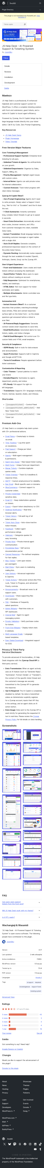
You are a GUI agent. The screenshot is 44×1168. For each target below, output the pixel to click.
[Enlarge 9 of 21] (39, 732)
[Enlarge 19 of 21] (39, 858)
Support (5, 1103)
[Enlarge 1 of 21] (18, 732)
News (4, 1085)
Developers (6, 1107)
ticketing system (36, 991)
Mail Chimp (9, 567)
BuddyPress (8, 1129)
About (4, 1081)
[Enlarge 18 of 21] (39, 845)
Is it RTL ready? (8, 917)
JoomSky (8, 52)
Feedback (9, 529)
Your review (6, 1033)
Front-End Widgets (12, 628)
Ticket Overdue (11, 475)
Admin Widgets (11, 608)
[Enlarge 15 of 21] (39, 807)
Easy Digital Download (14, 640)
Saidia (6, 88)
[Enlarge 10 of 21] (39, 745)
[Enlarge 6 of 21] (18, 846)
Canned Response (12, 554)
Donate (27, 1107)
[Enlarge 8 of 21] (18, 871)
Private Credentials (12, 494)
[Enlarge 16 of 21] (39, 820)
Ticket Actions (11, 580)
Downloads (9, 596)
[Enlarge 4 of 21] (18, 797)
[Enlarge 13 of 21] (39, 782)
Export (8, 506)
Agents (8, 455)
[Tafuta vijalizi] (25, 24)
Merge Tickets (11, 468)
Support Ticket (36, 987)
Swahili (9, 1139)
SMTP (7, 481)
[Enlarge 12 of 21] (39, 770)
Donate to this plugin (10, 1068)
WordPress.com (9, 1118)
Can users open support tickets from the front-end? (13, 903)
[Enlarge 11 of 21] (39, 757)
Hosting (5, 1089)
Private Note (10, 542)
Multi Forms (9, 465)
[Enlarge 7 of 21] (18, 859)
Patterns (26, 1093)
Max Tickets (10, 561)
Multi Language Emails (14, 634)
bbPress (6, 1125)
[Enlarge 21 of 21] (39, 883)
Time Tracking (10, 443)
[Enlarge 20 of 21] (39, 870)
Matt (5, 1122)
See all (39, 1033)
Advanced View (8, 997)
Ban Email (9, 484)
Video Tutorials (11, 142)
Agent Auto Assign (12, 462)
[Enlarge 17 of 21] (39, 833)
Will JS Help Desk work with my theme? (17, 911)
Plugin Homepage (12, 138)
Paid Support (10, 449)
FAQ (7, 602)
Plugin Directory (7, 10)
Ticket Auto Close (12, 522)
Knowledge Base (12, 548)
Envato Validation (12, 621)
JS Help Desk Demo (13, 135)
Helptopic (9, 535)
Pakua (6, 58)
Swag (26, 1111)
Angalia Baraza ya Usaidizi (12, 1049)
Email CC (8, 500)
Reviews (7, 72)
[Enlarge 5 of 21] (18, 834)
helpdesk (38, 982)
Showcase (27, 1081)
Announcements (11, 589)
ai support (30, 982)
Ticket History (11, 516)
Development (9, 83)
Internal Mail (10, 615)
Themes (26, 1085)
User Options (10, 573)
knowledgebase (25, 987)
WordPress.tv (8, 1111)
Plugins (26, 1089)
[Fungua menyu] (40, 3)
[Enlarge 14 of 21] (39, 795)
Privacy (5, 1093)
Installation (8, 77)
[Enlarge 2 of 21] (18, 745)
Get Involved (28, 1100)
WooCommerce (11, 487)
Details (7, 66)
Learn (4, 1100)
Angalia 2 (39, 977)
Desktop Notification (13, 510)
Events (26, 1103)
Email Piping (10, 436)
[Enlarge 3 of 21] (18, 771)
